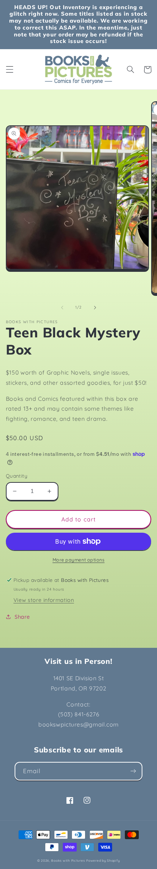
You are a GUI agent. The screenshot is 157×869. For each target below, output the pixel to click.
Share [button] (22, 616)
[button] (9, 69)
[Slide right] (95, 308)
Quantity (16, 476)
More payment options (79, 560)
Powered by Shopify (103, 860)
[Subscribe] (133, 771)
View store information (44, 599)
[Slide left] (62, 308)
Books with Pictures (68, 860)
